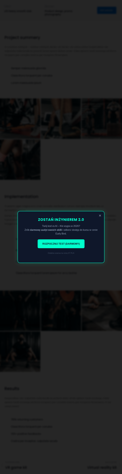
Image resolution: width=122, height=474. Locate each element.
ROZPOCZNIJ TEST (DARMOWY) (61, 244)
